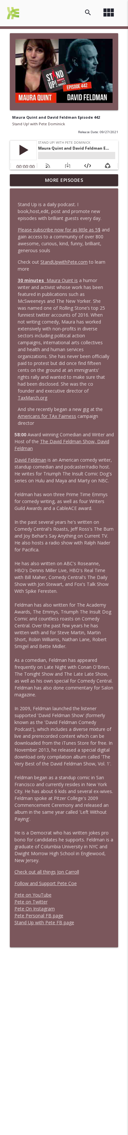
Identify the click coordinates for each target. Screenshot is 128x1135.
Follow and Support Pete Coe (45, 883)
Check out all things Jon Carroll (46, 872)
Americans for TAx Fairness (47, 416)
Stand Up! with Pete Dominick (38, 123)
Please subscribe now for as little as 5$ (59, 230)
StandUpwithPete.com (64, 262)
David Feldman (30, 460)
